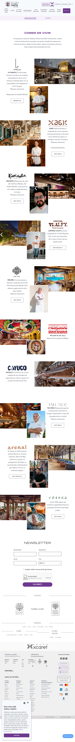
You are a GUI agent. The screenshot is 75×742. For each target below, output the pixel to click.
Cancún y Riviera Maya (7, 690)
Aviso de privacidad (65, 717)
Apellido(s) (42, 550)
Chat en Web (64, 668)
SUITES (12, 10)
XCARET (24, 626)
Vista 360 (69, 64)
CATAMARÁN (58, 637)
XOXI (46, 626)
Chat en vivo (68, 736)
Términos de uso (50, 717)
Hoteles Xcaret (19, 695)
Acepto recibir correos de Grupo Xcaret (38, 569)
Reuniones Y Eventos (44, 10)
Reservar (66, 10)
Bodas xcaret (59, 10)
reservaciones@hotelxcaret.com (12, 656)
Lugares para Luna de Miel (32, 709)
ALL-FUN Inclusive (19, 10)
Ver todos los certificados (37, 656)
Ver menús (57, 247)
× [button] (28, 703)
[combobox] (24, 703)
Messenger (64, 672)
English (65, 4)
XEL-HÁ (29, 626)
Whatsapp (64, 663)
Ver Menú (17, 201)
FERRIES (52, 637)
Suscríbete (37, 584)
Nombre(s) (17, 550)
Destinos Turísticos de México (32, 704)
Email (15, 559)
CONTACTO (58, 4)
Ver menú (58, 154)
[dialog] (16, 720)
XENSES (51, 626)
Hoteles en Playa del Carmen (32, 690)
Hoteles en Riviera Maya (32, 695)
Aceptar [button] (16, 735)
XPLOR (34, 626)
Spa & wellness (36, 10)
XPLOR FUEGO (40, 626)
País (40, 559)
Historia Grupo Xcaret (7, 695)
